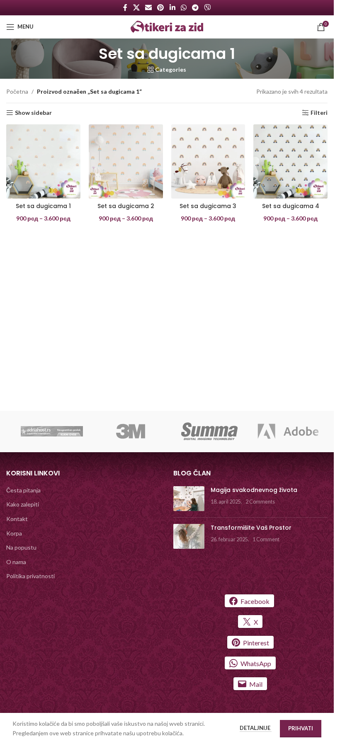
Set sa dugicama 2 (125, 206)
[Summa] (209, 431)
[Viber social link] (208, 7)
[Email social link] (148, 7)
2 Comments (260, 502)
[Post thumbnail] (188, 498)
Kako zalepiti (22, 504)
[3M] (130, 431)
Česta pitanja (23, 490)
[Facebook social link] (125, 7)
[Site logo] (167, 25)
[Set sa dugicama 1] (43, 161)
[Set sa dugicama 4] (290, 161)
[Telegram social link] (195, 7)
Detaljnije (256, 728)
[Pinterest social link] (161, 7)
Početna (17, 91)
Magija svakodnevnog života (254, 490)
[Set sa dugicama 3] (208, 161)
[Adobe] (288, 431)
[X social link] (136, 7)
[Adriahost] (51, 431)
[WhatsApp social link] (183, 7)
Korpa (14, 533)
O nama (16, 561)
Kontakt (17, 518)
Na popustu (21, 547)
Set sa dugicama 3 (208, 206)
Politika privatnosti (30, 575)
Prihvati (300, 728)
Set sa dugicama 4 (290, 206)
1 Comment (266, 539)
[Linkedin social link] (172, 7)
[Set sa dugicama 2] (126, 161)
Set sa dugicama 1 (43, 206)
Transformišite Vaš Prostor (251, 527)
